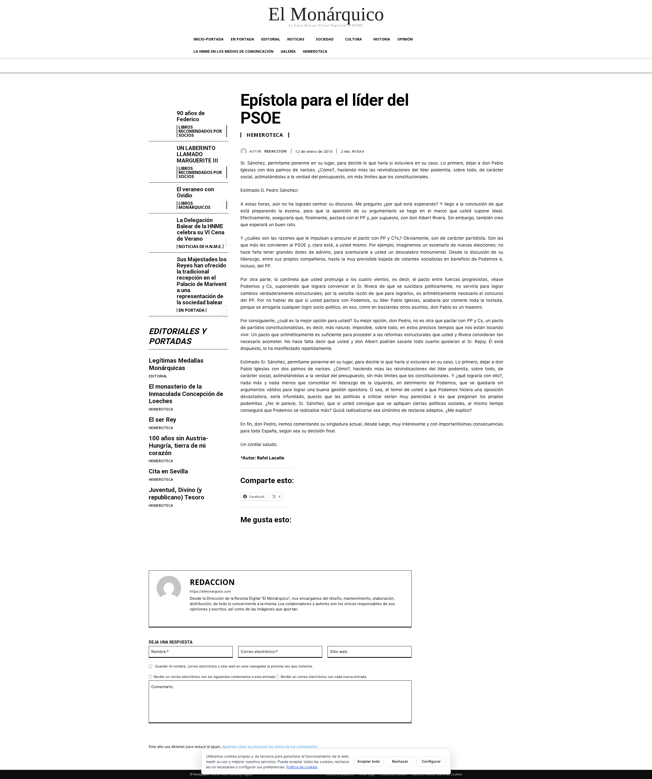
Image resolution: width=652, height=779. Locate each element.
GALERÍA (288, 51)
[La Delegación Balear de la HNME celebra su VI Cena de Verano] (161, 228)
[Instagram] (200, 617)
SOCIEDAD (325, 39)
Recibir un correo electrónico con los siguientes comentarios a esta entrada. (215, 677)
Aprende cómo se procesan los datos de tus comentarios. (270, 746)
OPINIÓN (405, 39)
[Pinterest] (486, 150)
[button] (456, 39)
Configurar (431, 761)
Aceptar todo (368, 761)
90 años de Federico (191, 116)
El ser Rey (162, 419)
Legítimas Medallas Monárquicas (176, 364)
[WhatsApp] (498, 150)
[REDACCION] (244, 151)
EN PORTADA (242, 39)
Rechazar (400, 761)
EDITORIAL (270, 39)
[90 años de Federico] (161, 121)
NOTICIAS (295, 39)
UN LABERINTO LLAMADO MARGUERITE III (197, 154)
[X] (475, 150)
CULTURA (353, 39)
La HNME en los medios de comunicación (234, 51)
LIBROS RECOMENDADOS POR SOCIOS (200, 131)
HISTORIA (381, 39)
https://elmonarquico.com (210, 591)
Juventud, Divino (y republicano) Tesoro (176, 493)
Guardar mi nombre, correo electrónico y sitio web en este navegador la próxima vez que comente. (234, 666)
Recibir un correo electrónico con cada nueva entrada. (324, 677)
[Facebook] (463, 150)
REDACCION (275, 151)
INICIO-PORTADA (209, 39)
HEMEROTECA (315, 51)
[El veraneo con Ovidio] (161, 197)
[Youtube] (209, 617)
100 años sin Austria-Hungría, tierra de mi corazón (178, 446)
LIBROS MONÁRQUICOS (194, 205)
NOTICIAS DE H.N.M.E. (200, 246)
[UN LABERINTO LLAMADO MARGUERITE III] (161, 156)
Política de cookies (301, 767)
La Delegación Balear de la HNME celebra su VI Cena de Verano (200, 229)
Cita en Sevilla (168, 471)
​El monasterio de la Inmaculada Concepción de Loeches (186, 394)
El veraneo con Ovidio (195, 192)
